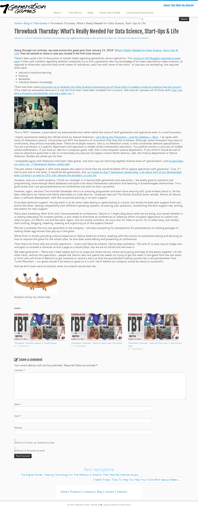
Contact (109, 491)
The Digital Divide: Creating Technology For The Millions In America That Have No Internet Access (78, 475)
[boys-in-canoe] (36, 281)
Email (17, 416)
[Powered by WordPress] (101, 504)
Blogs (90, 12)
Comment (19, 370)
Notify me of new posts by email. (29, 450)
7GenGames (40, 23)
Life (106, 38)
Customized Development (140, 12)
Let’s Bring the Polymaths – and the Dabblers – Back (127, 137)
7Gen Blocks (75, 12)
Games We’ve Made (109, 12)
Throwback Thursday (61, 38)
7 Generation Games (82, 505)
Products (75, 491)
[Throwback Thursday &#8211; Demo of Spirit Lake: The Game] (98, 327)
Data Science (97, 38)
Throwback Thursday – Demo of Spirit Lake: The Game (96, 343)
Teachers (122, 491)
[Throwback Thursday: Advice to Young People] (41, 327)
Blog (99, 491)
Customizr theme (124, 505)
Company (88, 491)
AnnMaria (47, 38)
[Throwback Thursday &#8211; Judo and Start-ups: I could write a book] (155, 327)
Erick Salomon (142, 38)
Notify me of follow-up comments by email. (34, 442)
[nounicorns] (36, 112)
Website (18, 427)
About (57, 12)
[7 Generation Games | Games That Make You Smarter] (23, 8)
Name (17, 404)
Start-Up (113, 38)
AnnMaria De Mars (83, 38)
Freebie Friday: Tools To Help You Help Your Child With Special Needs (137, 479)
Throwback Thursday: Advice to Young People (35, 343)
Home (17, 23)
